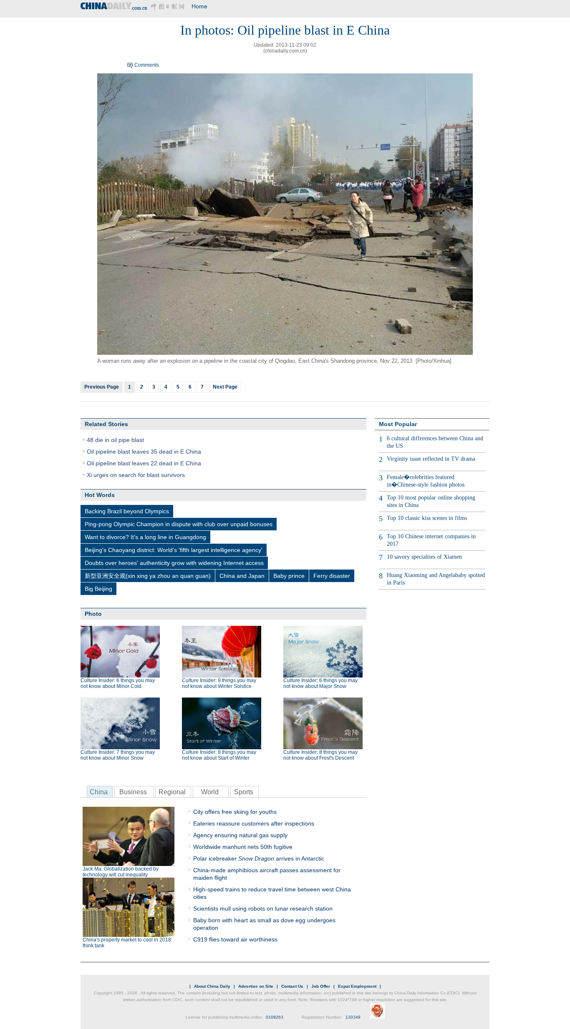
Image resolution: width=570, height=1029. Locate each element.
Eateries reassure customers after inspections (253, 823)
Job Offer (320, 986)
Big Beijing (98, 588)
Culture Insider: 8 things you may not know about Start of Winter (219, 755)
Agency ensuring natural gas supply (240, 835)
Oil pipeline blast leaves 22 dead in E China (144, 463)
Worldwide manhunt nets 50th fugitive (243, 846)
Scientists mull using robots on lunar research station (263, 908)
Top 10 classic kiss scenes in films (427, 518)
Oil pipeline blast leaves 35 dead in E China (144, 451)
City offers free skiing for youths (235, 811)
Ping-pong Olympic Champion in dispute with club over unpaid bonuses (178, 524)
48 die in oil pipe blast (115, 440)
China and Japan (242, 575)
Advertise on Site (255, 986)
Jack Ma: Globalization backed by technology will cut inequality (121, 872)
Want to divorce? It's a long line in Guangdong (145, 537)
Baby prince (289, 575)
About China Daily (212, 986)
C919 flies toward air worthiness (235, 939)
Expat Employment (357, 986)
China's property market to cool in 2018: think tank (127, 943)
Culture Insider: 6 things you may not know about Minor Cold (118, 683)
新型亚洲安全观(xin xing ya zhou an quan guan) (148, 575)
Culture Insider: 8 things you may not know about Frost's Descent (320, 755)
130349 (353, 1017)
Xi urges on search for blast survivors (136, 475)
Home (199, 6)
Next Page (225, 387)
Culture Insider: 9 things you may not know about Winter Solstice (219, 683)
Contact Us (292, 986)
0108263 (274, 1017)
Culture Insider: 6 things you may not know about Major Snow (320, 683)
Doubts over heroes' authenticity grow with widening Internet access (174, 563)
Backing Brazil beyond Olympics (127, 511)
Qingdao (285, 361)
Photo (93, 613)
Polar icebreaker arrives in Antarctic (258, 858)
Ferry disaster (331, 575)
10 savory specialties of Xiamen (424, 557)
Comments (146, 65)
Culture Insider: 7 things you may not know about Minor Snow (118, 755)
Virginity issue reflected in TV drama (431, 459)
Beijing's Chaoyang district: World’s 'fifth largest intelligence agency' (173, 550)
